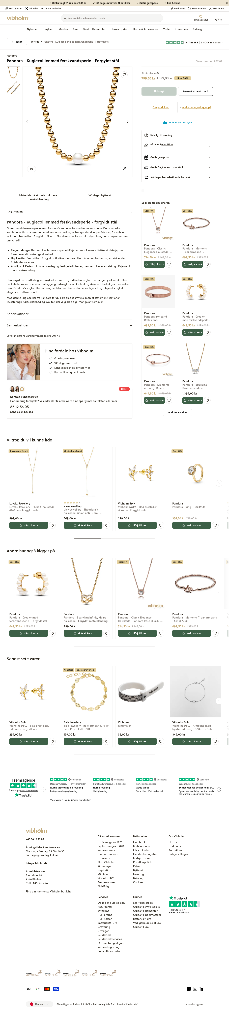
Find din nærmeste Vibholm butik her (49, 891)
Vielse (166, 29)
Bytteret (138, 870)
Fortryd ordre (141, 858)
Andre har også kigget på (196, 107)
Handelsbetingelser (145, 854)
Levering (138, 874)
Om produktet (161, 107)
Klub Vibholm (53, 8)
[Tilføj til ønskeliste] (124, 74)
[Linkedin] (201, 989)
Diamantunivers (108, 854)
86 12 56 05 (19, 406)
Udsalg (197, 29)
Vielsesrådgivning (109, 947)
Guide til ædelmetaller (147, 915)
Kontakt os (175, 850)
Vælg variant (195, 264)
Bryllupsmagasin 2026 (111, 846)
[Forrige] (27, 121)
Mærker (63, 29)
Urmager (103, 931)
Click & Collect (142, 850)
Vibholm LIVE (36, 8)
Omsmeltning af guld (111, 943)
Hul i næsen (105, 919)
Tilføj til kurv (157, 264)
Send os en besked (21, 412)
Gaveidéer (181, 29)
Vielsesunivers (106, 850)
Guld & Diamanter (94, 29)
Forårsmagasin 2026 (110, 842)
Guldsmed (104, 935)
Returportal (105, 907)
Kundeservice (199, 8)
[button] (177, 146)
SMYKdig (103, 886)
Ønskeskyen (105, 866)
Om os (172, 842)
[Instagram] (195, 989)
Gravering (104, 927)
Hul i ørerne (15, 8)
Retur (136, 866)
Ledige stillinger (178, 854)
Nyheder (32, 29)
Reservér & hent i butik (196, 91)
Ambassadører (107, 882)
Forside (35, 41)
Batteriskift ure (142, 919)
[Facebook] (189, 989)
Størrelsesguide (143, 903)
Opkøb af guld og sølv (111, 903)
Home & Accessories (145, 29)
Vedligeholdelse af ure (147, 923)
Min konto (218, 8)
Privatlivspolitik (142, 862)
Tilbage (18, 41)
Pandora (12, 56)
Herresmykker (119, 29)
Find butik (179, 8)
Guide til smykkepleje (146, 907)
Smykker (48, 29)
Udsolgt (159, 91)
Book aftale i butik (109, 951)
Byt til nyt (103, 911)
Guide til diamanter (145, 911)
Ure (75, 29)
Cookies (138, 882)
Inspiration (104, 870)
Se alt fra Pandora (177, 412)
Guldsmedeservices (110, 939)
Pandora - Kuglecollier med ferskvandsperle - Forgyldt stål (76, 41)
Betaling (138, 878)
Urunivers (104, 858)
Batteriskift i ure (107, 923)
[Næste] (127, 121)
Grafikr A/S (132, 1004)
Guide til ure (141, 927)
